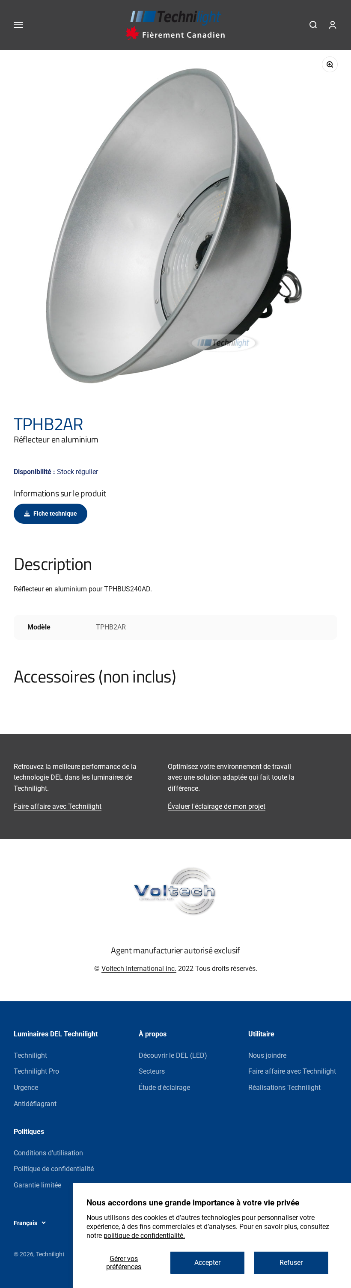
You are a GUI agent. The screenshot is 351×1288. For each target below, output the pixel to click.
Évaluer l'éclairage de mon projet (216, 806)
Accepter (207, 1262)
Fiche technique (55, 513)
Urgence (26, 1087)
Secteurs (152, 1071)
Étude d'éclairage (164, 1087)
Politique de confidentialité (54, 1169)
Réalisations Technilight (284, 1087)
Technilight (30, 1055)
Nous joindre (267, 1055)
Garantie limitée (37, 1185)
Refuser (291, 1262)
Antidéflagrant (35, 1104)
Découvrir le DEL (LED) (173, 1055)
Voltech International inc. (138, 969)
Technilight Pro (36, 1071)
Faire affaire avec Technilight (57, 806)
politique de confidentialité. (144, 1236)
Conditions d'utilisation (48, 1153)
